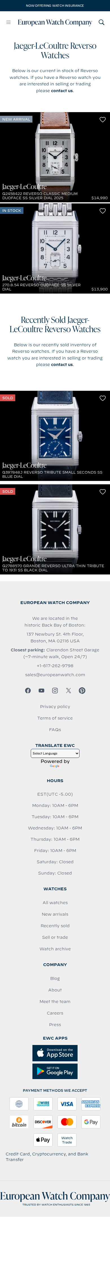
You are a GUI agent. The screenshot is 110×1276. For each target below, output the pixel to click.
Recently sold (55, 926)
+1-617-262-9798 (55, 665)
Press (55, 1024)
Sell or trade (55, 937)
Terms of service (55, 718)
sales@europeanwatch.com (55, 675)
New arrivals (55, 914)
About (55, 990)
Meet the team (55, 1001)
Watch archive (55, 949)
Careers (55, 1013)
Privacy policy (55, 706)
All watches (55, 902)
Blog (55, 978)
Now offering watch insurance (55, 5)
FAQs (55, 729)
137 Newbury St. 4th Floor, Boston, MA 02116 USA (55, 637)
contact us (62, 90)
